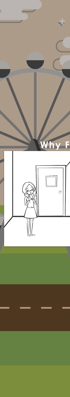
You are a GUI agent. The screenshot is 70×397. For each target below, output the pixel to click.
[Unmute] (15, 241)
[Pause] (9, 241)
